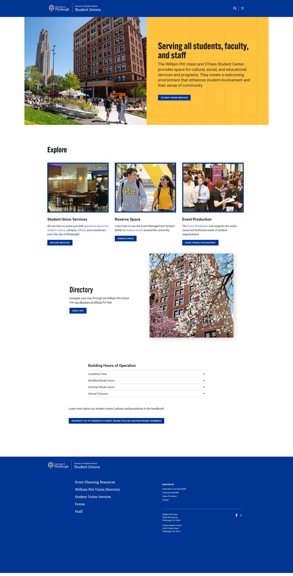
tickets (82, 230)
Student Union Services (174, 97)
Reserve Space (126, 238)
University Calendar (170, 492)
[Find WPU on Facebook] (237, 515)
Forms (80, 504)
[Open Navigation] (242, 8)
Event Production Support (200, 242)
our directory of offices (88, 302)
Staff (79, 512)
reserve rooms (134, 230)
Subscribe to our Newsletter (174, 488)
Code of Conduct (169, 496)
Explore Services (60, 242)
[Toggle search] (235, 8)
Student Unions (88, 9)
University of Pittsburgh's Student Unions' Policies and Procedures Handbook (116, 421)
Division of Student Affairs (86, 6)
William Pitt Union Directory (97, 490)
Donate (165, 499)
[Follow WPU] (241, 515)
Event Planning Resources (95, 482)
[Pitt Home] (60, 8)
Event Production (198, 226)
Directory (78, 310)
